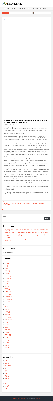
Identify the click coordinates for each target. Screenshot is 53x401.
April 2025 (7, 288)
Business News (6, 8)
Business (5, 118)
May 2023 (7, 325)
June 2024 (7, 304)
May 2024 (7, 306)
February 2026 (8, 271)
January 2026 (7, 273)
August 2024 (7, 301)
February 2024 (8, 311)
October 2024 (8, 298)
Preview (6, 381)
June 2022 (7, 344)
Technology (7, 385)
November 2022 (8, 335)
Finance (6, 366)
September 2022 (8, 339)
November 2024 (8, 296)
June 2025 (7, 284)
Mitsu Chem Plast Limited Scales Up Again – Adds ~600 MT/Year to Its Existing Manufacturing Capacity (27, 234)
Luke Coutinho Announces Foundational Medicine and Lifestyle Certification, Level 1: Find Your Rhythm (26, 232)
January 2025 (7, 293)
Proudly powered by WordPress (18, 398)
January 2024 (7, 312)
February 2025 (8, 291)
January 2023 (7, 332)
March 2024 (7, 309)
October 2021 (8, 347)
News (6, 375)
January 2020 (7, 348)
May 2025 (7, 286)
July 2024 (7, 303)
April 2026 (7, 268)
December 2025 (8, 275)
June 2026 (7, 265)
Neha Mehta (6, 124)
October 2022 (8, 337)
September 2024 (8, 299)
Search (4, 216)
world (6, 388)
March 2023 (7, 329)
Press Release (42, 8)
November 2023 (8, 316)
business (5, 196)
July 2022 (7, 342)
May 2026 (7, 266)
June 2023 (7, 324)
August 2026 (7, 262)
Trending (6, 386)
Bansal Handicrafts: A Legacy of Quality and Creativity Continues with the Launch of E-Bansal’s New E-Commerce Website (24, 204)
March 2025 (7, 289)
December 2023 (8, 314)
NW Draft (7, 376)
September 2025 (8, 280)
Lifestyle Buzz (8, 371)
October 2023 (8, 317)
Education (13, 8)
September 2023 (8, 319)
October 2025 (8, 278)
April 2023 (7, 327)
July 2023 (7, 322)
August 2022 (7, 340)
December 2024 (8, 294)
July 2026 (7, 263)
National (35, 8)
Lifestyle (29, 8)
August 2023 (7, 321)
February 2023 (8, 330)
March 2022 (7, 345)
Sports (6, 383)
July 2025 (7, 283)
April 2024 (7, 307)
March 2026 (7, 270)
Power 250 (7, 378)
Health (6, 368)
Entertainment (22, 8)
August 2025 (7, 281)
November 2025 (8, 276)
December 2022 (8, 334)
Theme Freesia (38, 398)
